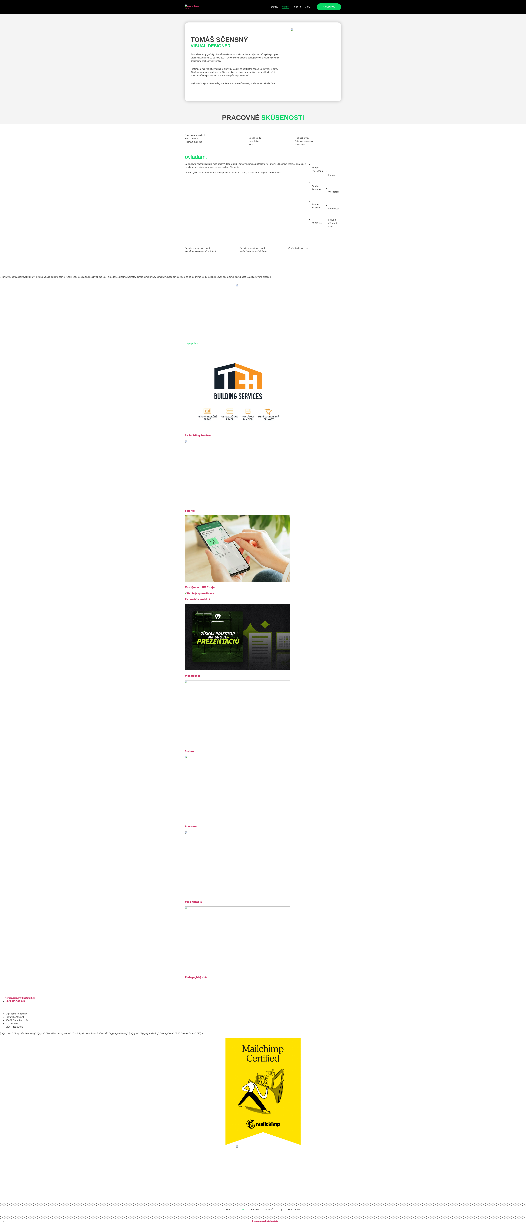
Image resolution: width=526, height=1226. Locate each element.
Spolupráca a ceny (273, 1209)
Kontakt (229, 1209)
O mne (285, 7)
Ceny (307, 7)
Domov (274, 7)
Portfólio (297, 7)
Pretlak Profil (294, 1209)
